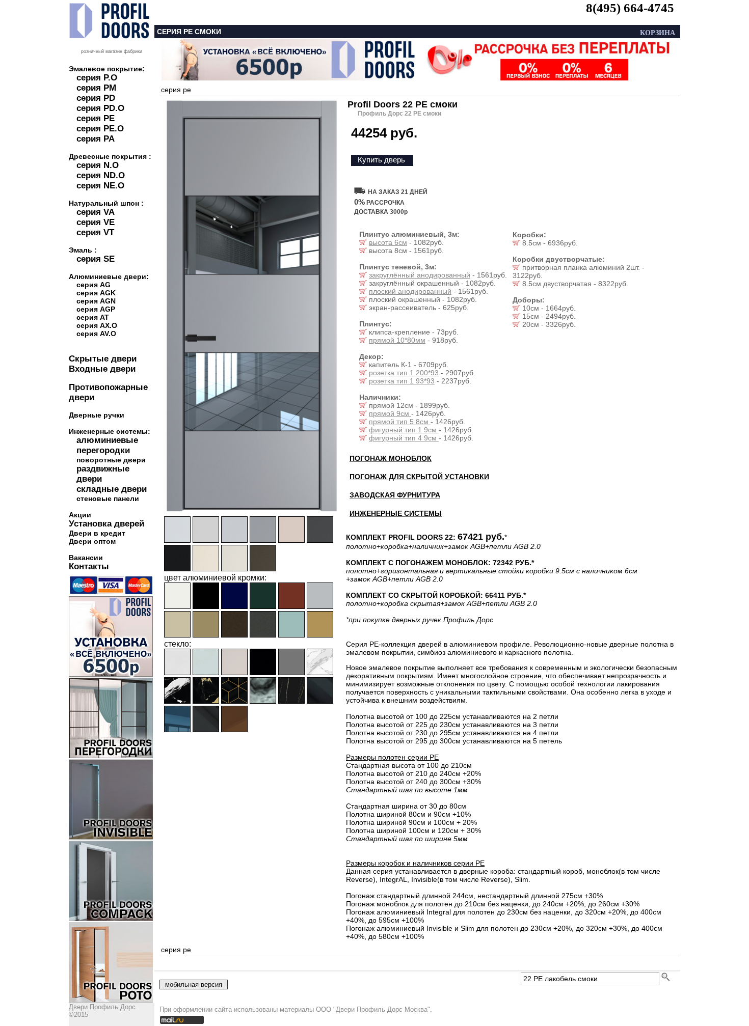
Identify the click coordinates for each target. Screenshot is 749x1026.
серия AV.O (96, 333)
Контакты (89, 566)
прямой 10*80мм (397, 340)
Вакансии (86, 557)
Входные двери (102, 369)
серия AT (92, 317)
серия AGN (96, 301)
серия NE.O (100, 185)
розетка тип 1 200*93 (404, 373)
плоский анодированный (410, 291)
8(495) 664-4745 (630, 8)
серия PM (96, 88)
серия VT (95, 232)
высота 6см (388, 242)
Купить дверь (381, 159)
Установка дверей (106, 524)
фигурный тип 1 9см (404, 430)
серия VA (95, 212)
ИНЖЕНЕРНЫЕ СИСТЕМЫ (396, 513)
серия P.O (96, 77)
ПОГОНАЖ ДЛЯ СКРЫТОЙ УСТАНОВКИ (419, 477)
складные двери (111, 489)
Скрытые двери (103, 359)
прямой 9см (390, 413)
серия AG (93, 285)
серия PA (95, 139)
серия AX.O (96, 325)
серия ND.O (100, 175)
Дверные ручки (96, 415)
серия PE (95, 118)
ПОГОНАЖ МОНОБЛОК (391, 458)
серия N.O (97, 165)
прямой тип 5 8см (400, 422)
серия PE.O (100, 128)
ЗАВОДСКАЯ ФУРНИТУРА (395, 495)
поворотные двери (111, 460)
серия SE (95, 259)
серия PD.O (100, 108)
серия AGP (95, 309)
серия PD (95, 98)
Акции (80, 515)
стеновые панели (107, 498)
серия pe (176, 90)
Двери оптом (92, 541)
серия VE (95, 222)
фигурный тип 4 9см (404, 438)
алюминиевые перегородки (107, 445)
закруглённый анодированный (419, 275)
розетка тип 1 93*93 (402, 381)
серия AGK (96, 293)
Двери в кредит (97, 533)
